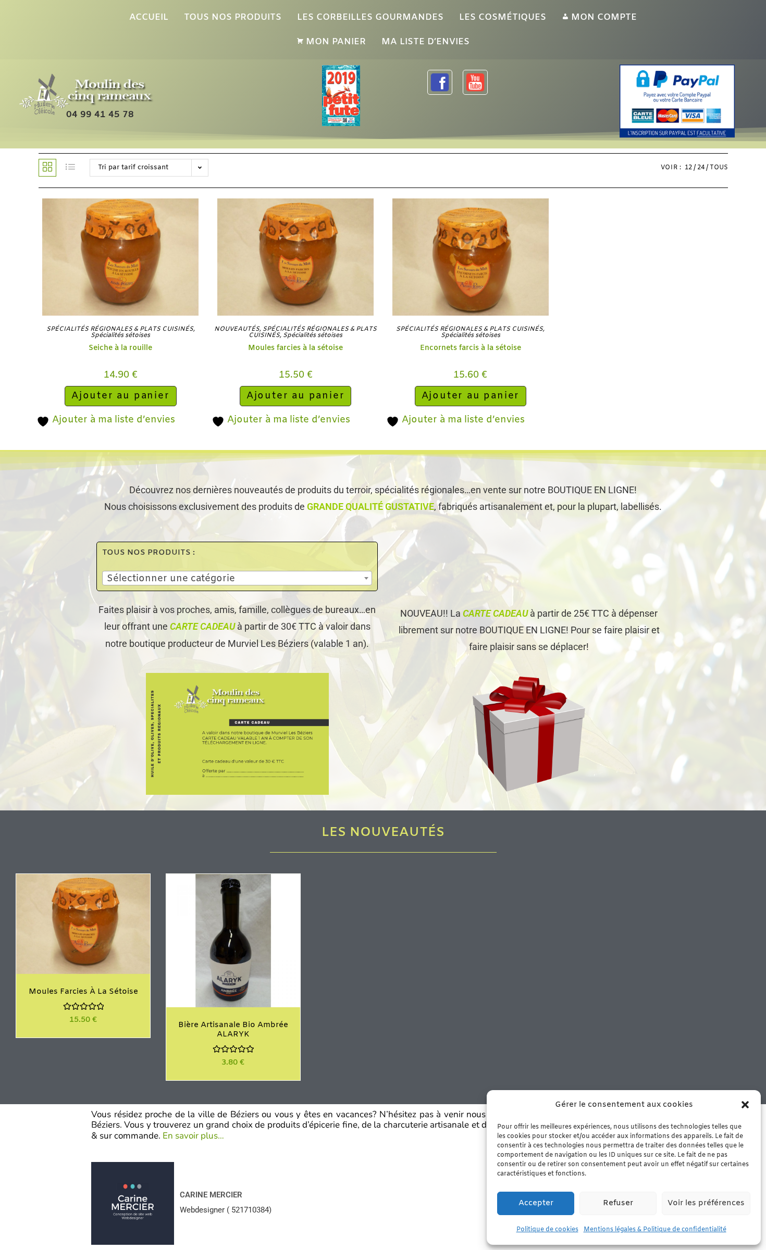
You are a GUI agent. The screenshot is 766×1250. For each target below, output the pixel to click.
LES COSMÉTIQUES (502, 17)
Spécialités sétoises (120, 335)
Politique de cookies (547, 1230)
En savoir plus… (193, 1136)
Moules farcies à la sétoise (295, 348)
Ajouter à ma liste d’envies (112, 420)
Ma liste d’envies (425, 42)
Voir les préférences (706, 1203)
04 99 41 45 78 (100, 115)
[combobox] (237, 578)
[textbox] (237, 578)
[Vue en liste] (70, 168)
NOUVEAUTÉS (237, 329)
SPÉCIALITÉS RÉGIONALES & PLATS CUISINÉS (119, 329)
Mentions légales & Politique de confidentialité (655, 1230)
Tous (719, 168)
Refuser (618, 1203)
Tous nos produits (232, 17)
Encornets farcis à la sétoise (470, 348)
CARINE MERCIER (211, 1194)
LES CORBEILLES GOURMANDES (370, 17)
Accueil (148, 17)
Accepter (535, 1203)
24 (701, 168)
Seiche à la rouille (120, 348)
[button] (745, 1104)
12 (688, 168)
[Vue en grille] (47, 168)
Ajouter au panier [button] (120, 396)
